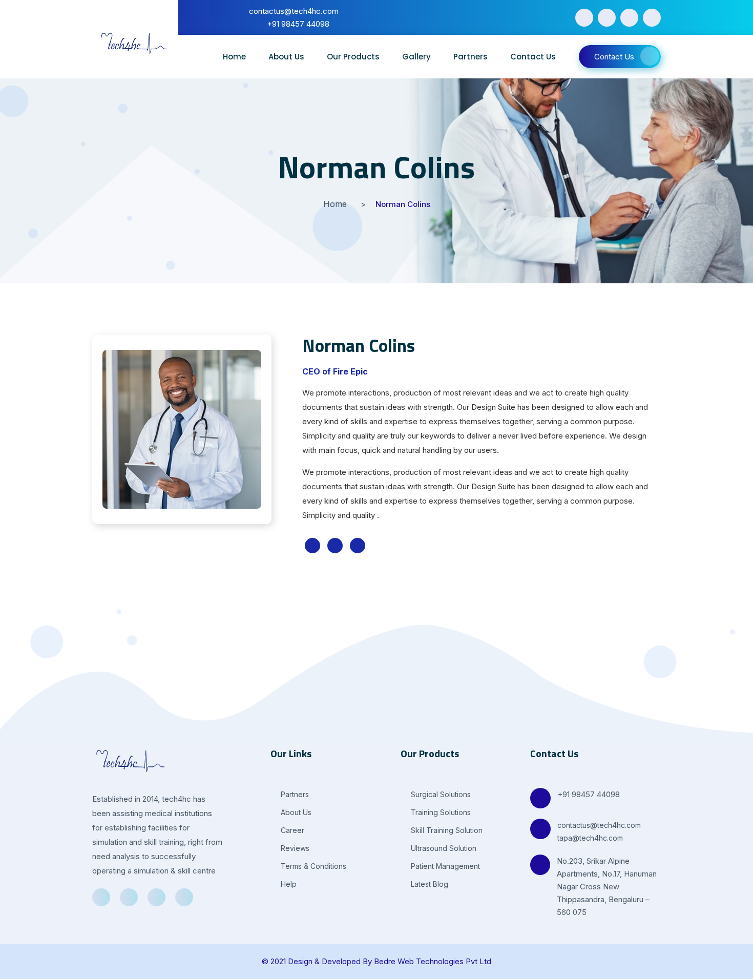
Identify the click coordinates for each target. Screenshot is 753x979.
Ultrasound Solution (442, 848)
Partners (470, 56)
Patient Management (444, 866)
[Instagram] (652, 18)
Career (291, 830)
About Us (286, 56)
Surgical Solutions (440, 794)
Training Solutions (440, 812)
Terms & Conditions (312, 866)
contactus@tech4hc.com (599, 825)
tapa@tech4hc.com (590, 838)
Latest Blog (428, 884)
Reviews (294, 848)
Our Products (353, 56)
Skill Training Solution (446, 830)
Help (288, 884)
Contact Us (533, 56)
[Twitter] (607, 18)
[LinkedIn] (629, 18)
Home (234, 56)
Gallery (416, 56)
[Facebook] (584, 18)
